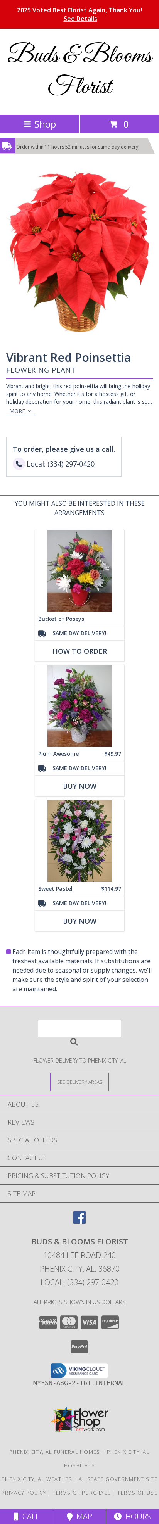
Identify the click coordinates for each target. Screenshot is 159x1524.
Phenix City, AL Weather (37, 1479)
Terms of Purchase (81, 1492)
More (17, 411)
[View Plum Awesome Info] (79, 706)
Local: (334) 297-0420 (79, 1282)
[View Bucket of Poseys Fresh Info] (79, 571)
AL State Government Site (118, 1479)
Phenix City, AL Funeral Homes (54, 1451)
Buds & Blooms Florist (79, 71)
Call (29, 1516)
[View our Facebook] (79, 1221)
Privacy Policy (24, 1492)
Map (82, 1516)
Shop (45, 123)
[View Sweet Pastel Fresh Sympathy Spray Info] (79, 841)
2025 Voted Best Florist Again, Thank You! (79, 14)
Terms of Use (137, 1492)
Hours (136, 1516)
